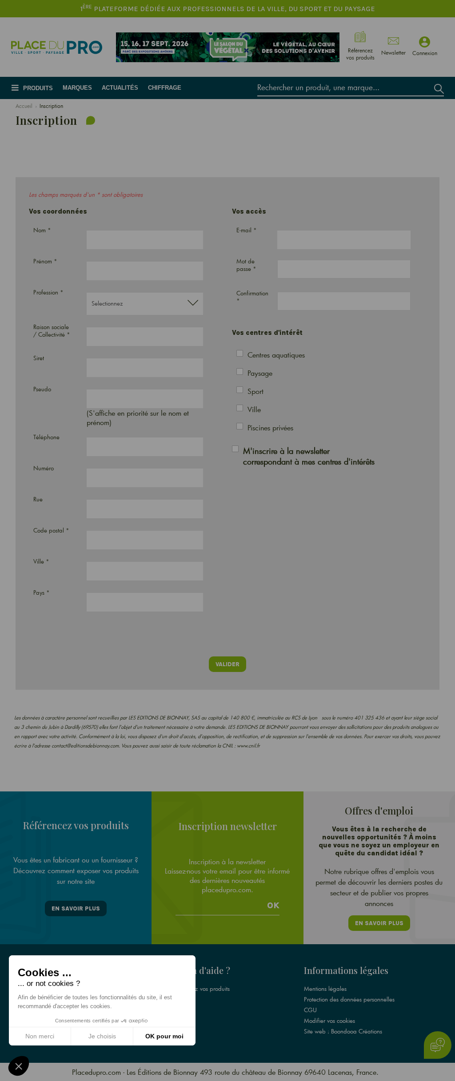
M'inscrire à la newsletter (309, 456)
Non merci (39, 1036)
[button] (18, 1066)
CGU (310, 1010)
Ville (254, 409)
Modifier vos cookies (329, 1021)
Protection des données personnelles (349, 999)
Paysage (259, 373)
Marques (77, 87)
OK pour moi (164, 1036)
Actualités (120, 87)
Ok (273, 905)
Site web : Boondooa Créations (343, 1031)
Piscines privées (270, 427)
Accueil (24, 105)
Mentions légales (325, 989)
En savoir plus (76, 908)
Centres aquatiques (276, 354)
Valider (227, 664)
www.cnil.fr (248, 746)
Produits (38, 88)
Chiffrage (164, 87)
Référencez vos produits (200, 989)
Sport (255, 391)
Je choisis (102, 1036)
